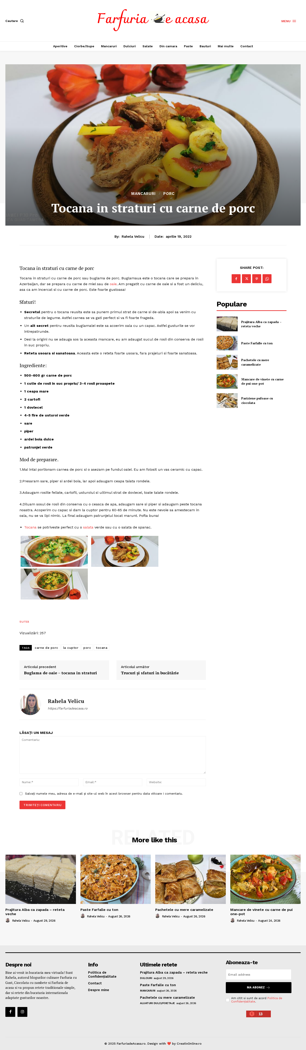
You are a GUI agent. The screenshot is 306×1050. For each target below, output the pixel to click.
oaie (113, 284)
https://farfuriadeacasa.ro (67, 708)
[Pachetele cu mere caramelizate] (227, 362)
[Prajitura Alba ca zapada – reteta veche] (227, 324)
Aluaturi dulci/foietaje (157, 1003)
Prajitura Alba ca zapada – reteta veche (261, 324)
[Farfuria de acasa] (153, 20)
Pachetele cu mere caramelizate (255, 362)
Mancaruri (143, 194)
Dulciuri (146, 978)
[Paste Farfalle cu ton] (227, 343)
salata (88, 527)
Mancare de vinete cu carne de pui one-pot (262, 381)
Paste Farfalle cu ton (257, 343)
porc (87, 647)
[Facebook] (236, 278)
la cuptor (71, 647)
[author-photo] (8, 920)
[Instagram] (22, 1012)
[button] (15, 21)
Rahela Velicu (133, 237)
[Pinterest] (256, 278)
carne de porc (46, 647)
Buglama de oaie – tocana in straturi (60, 673)
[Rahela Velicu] (30, 704)
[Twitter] (246, 278)
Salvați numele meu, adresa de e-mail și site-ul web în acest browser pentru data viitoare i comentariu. (104, 793)
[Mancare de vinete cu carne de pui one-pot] (227, 381)
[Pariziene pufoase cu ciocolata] (227, 400)
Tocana (30, 527)
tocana (101, 647)
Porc (169, 194)
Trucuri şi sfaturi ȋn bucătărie (150, 673)
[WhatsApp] (267, 278)
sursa (24, 621)
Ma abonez (256, 987)
